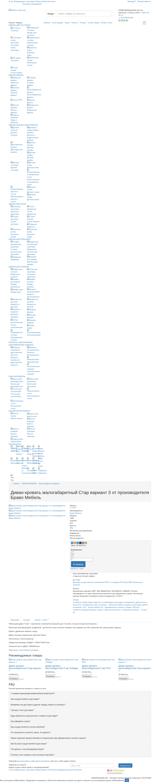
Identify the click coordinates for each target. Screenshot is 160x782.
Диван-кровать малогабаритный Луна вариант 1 (134, 668)
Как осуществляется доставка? (25, 699)
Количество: (76, 549)
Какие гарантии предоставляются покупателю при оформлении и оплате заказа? (48, 737)
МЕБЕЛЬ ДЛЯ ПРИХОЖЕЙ (19, 239)
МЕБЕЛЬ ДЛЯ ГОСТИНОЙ (19, 25)
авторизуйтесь (25, 761)
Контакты (52, 1)
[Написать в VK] (127, 20)
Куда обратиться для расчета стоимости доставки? (34, 715)
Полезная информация (32, 3)
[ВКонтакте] (72, 543)
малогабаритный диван (28, 650)
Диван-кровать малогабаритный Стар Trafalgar (61, 667)
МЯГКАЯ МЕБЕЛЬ (16, 75)
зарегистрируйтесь (42, 761)
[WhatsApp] (86, 543)
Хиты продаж (57, 22)
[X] (80, 543)
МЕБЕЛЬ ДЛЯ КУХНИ (17, 204)
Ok (127, 780)
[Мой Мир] (77, 543)
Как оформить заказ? (20, 721)
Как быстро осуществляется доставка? (29, 743)
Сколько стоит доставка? (22, 710)
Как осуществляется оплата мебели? (28, 726)
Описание (15, 619)
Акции (67, 22)
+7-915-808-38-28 (125, 17)
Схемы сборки (94, 22)
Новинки (47, 22)
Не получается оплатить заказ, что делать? (30, 732)
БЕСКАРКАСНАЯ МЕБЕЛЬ (19, 411)
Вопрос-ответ (106, 22)
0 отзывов (73, 507)
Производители (15, 444)
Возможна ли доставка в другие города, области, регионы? (38, 704)
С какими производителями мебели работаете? (33, 693)
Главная (16, 483)
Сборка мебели (41, 1)
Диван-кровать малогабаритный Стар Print (96, 667)
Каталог (15, 22)
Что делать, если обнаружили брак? (27, 749)
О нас (11, 1)
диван (15, 650)
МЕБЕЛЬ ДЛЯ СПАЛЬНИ (19, 266)
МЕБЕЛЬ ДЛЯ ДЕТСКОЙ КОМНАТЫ (23, 125)
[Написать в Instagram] (125, 20)
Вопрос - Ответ (42, 619)
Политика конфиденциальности (61, 769)
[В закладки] (20, 679)
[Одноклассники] (75, 543)
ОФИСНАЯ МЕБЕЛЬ (17, 376)
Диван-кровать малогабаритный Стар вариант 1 (25, 668)
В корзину (78, 564)
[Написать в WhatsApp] (119, 20)
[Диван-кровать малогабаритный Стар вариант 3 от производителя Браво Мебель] (37, 506)
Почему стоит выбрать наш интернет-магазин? (32, 754)
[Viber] (83, 543)
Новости (74, 22)
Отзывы (83, 22)
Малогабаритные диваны (49, 483)
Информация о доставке (24, 1)
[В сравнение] (23, 679)
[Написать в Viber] (122, 20)
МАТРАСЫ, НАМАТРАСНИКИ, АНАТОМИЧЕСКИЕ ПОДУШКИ (21, 343)
